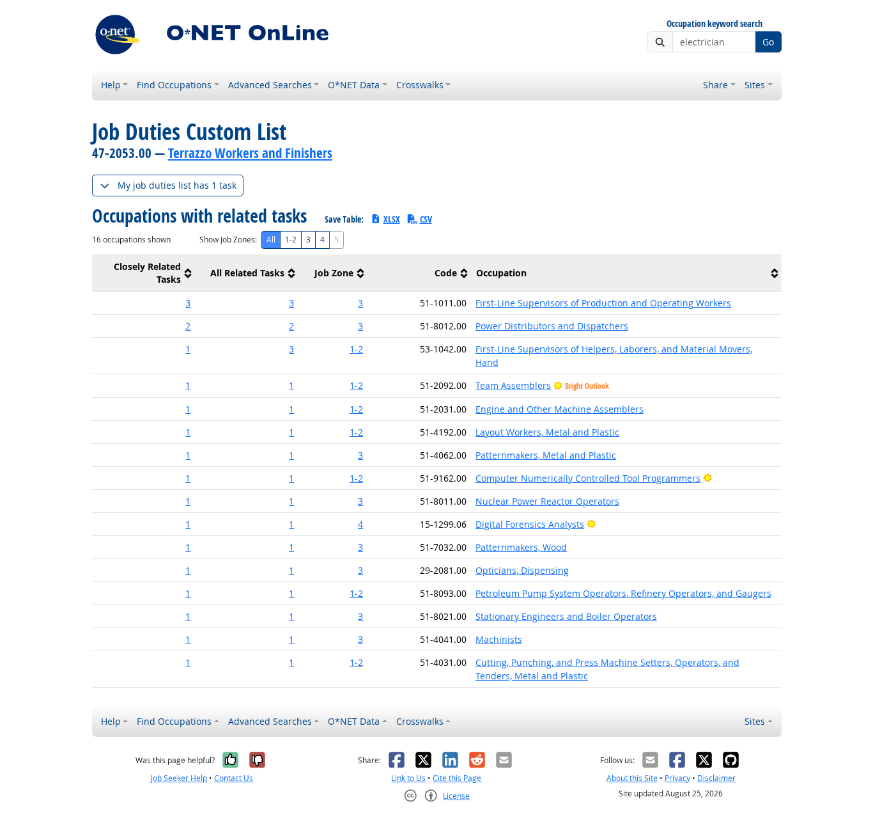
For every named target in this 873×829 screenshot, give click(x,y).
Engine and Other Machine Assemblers (559, 409)
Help (111, 85)
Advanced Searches (270, 85)
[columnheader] (144, 273)
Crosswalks (420, 85)
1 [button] (187, 349)
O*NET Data (354, 85)
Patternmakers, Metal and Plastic (545, 455)
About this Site (632, 778)
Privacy (677, 778)
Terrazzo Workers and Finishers (250, 153)
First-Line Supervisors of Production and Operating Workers (603, 303)
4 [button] (360, 524)
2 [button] (187, 326)
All (271, 239)
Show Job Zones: (228, 239)
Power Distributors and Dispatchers (551, 326)
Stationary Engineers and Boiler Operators (566, 616)
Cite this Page (457, 778)
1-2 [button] (356, 349)
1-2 (291, 239)
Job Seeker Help (179, 778)
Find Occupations (174, 85)
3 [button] (187, 303)
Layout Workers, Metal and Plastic (547, 432)
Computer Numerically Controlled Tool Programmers (587, 478)
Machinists (498, 639)
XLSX (391, 219)
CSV (426, 219)
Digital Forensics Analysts (529, 524)
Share (715, 85)
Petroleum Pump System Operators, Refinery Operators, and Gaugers (623, 593)
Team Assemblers (513, 385)
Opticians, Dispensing (522, 570)
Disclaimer (716, 778)
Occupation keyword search (714, 24)
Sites (755, 85)
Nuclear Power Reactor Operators (547, 501)
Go (768, 42)
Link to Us (408, 778)
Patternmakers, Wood (521, 547)
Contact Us (233, 778)
